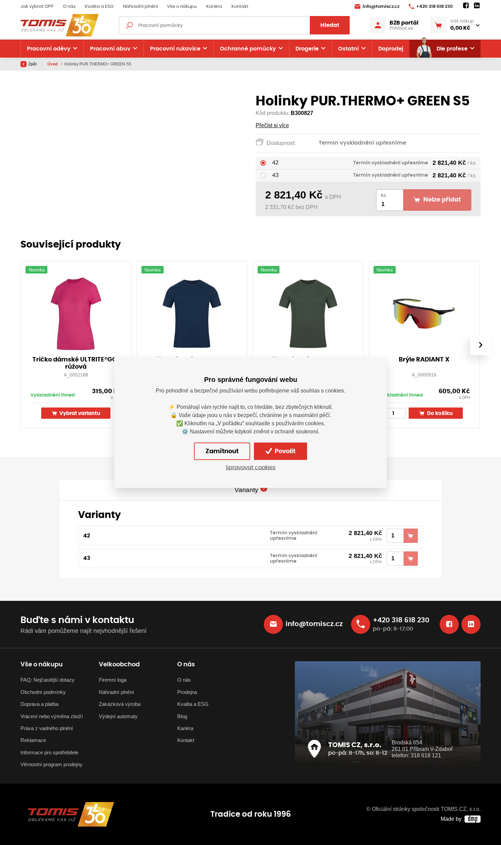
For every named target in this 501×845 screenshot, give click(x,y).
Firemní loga (112, 680)
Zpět (32, 64)
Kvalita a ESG (99, 6)
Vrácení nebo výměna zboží (51, 716)
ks (383, 195)
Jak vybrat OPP (37, 6)
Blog (182, 716)
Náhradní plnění (140, 6)
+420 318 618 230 (434, 6)
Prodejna (187, 692)
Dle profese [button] (452, 48)
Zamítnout (222, 451)
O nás (69, 6)
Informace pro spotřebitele (49, 752)
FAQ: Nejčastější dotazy (47, 680)
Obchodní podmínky (43, 692)
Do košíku (439, 413)
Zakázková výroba (119, 704)
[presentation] (480, 345)
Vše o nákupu (182, 6)
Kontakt (239, 6)
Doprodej (390, 48)
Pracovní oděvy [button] (49, 48)
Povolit (284, 451)
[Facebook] (466, 6)
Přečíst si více (272, 125)
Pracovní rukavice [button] (175, 48)
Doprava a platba (39, 704)
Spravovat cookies (250, 467)
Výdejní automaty (118, 716)
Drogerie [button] (307, 48)
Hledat (329, 25)
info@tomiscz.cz (381, 6)
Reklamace (33, 740)
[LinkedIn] (477, 6)
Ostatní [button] (348, 48)
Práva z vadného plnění (46, 728)
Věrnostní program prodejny (51, 764)
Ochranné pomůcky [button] (248, 48)
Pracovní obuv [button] (110, 48)
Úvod (53, 64)
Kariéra (214, 6)
